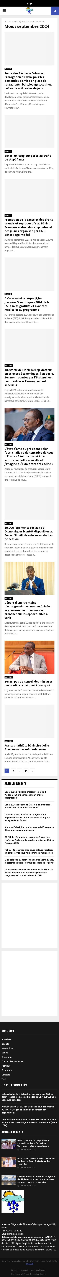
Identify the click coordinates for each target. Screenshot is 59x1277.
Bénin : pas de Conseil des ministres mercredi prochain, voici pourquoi (28, 683)
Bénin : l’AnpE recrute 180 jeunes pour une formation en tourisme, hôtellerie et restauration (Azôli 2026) (29, 1122)
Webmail (14, 1270)
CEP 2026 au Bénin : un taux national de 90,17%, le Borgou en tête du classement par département (28, 1109)
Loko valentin (8, 1094)
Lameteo (6, 1075)
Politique (6, 1066)
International (8, 1048)
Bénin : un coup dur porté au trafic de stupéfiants (28, 157)
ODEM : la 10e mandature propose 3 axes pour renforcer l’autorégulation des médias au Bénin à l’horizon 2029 (29, 840)
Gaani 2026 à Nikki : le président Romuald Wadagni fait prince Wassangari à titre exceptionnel (25, 795)
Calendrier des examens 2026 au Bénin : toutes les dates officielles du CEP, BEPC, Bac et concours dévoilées (29, 1097)
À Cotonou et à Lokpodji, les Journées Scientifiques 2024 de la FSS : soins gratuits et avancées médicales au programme (27, 304)
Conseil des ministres (12, 1061)
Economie (7, 1070)
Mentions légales (38, 1270)
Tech (4, 1079)
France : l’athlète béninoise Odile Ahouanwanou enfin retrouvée (27, 747)
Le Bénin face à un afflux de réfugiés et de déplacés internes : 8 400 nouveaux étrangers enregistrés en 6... (36, 1179)
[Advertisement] (29, 915)
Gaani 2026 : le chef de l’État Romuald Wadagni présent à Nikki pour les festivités (36, 1161)
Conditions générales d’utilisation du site (28, 1274)
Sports (5, 1052)
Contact (24, 1270)
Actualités (9, 365)
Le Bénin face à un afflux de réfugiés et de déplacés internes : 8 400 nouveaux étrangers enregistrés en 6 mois (27, 817)
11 (26, 771)
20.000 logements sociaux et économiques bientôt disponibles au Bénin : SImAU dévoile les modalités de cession (29, 533)
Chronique (7, 1057)
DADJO (5, 1119)
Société (8, 69)
